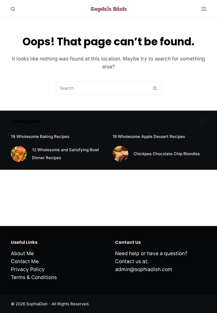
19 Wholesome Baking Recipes (40, 136)
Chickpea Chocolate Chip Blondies (167, 153)
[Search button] (154, 88)
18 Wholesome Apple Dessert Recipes (148, 136)
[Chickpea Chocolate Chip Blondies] (120, 154)
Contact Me (25, 261)
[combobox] (102, 88)
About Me (22, 253)
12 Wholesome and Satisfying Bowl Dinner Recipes (65, 153)
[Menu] (203, 9)
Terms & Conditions (34, 277)
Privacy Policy (28, 269)
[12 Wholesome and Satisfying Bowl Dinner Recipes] (19, 154)
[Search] (13, 9)
